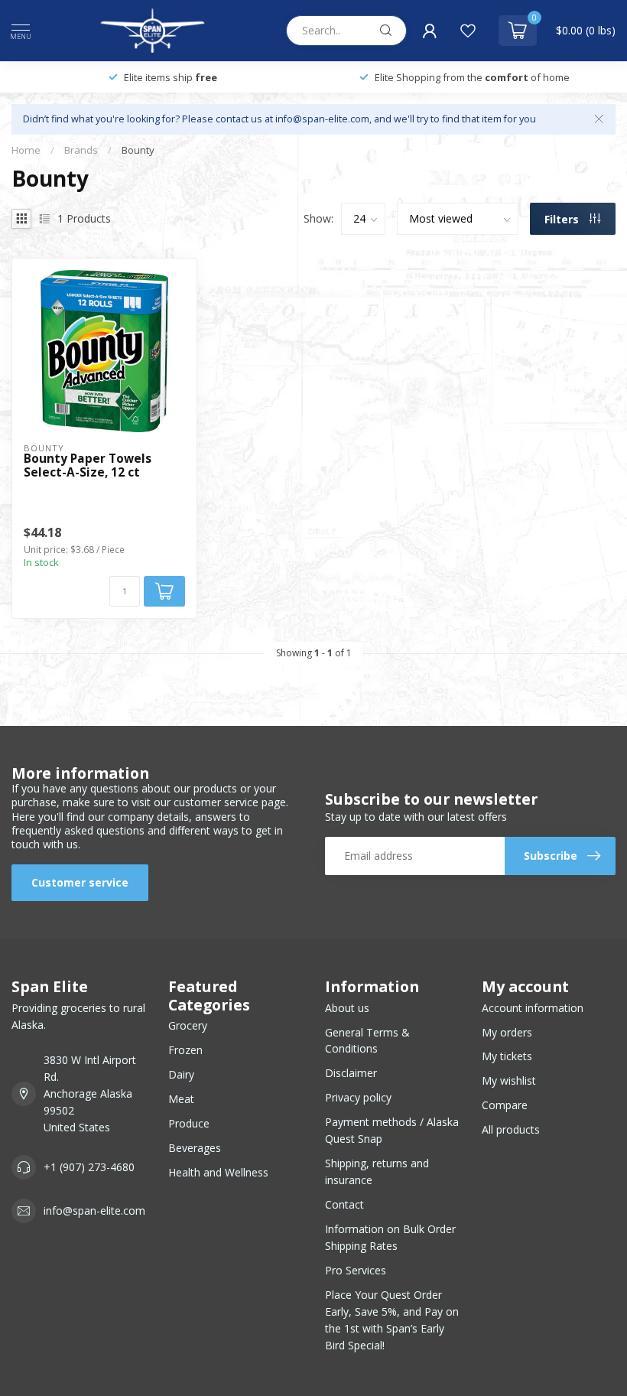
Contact (344, 1204)
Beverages (194, 1148)
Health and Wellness (218, 1172)
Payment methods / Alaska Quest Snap (392, 1130)
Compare (505, 1105)
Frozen (185, 1050)
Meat (181, 1099)
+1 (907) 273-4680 (89, 1167)
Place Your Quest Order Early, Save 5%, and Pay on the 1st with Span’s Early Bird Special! (392, 1319)
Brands (81, 150)
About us (347, 1008)
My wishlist (509, 1080)
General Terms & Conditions (367, 1040)
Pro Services (355, 1270)
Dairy (181, 1074)
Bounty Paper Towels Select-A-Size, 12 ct (87, 466)
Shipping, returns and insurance (377, 1171)
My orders (507, 1032)
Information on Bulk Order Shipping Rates (390, 1237)
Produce (189, 1123)
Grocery (187, 1025)
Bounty (138, 150)
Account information (532, 1008)
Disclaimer (351, 1073)
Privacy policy (358, 1097)
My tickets (507, 1056)
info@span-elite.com (94, 1210)
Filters (563, 219)
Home (26, 150)
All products (511, 1129)
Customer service (79, 882)
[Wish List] (468, 30)
